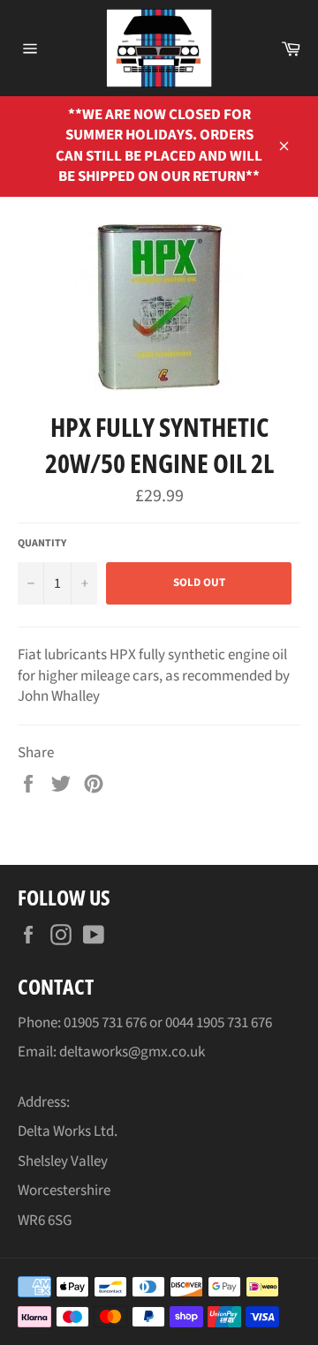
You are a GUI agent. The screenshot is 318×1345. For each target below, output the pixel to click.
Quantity (42, 544)
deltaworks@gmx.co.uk (132, 1052)
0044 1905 (196, 1022)
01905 (83, 1022)
